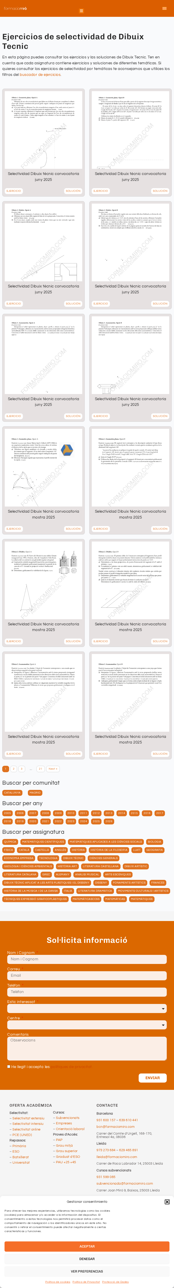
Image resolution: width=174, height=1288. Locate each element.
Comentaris (18, 1035)
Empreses (64, 1123)
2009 (58, 813)
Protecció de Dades (115, 1282)
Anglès (60, 850)
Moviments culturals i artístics (143, 890)
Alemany (63, 874)
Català (24, 850)
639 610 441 (128, 1120)
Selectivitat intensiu (28, 1124)
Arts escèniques (118, 874)
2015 (134, 813)
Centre (14, 1018)
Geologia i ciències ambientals (28, 866)
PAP (59, 1140)
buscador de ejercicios (40, 75)
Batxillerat (20, 1157)
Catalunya (12, 792)
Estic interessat (21, 1002)
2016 (147, 813)
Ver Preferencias (87, 1271)
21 (40, 768)
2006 (20, 813)
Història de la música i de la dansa (31, 890)
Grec (46, 874)
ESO (15, 1151)
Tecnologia (48, 858)
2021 (45, 821)
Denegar (87, 1259)
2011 (83, 813)
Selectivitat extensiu (28, 1118)
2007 (32, 813)
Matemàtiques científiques (43, 841)
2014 (121, 813)
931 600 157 (106, 1120)
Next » (53, 768)
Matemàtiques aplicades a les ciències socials (106, 841)
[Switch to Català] (164, 8)
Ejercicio (14, 191)
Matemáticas (115, 899)
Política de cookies (57, 1282)
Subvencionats (68, 1118)
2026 (109, 821)
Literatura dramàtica (95, 890)
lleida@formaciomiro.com (117, 1157)
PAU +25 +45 (66, 1162)
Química (10, 841)
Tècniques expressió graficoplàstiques (35, 899)
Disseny (101, 882)
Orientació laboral (70, 1129)
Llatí (136, 850)
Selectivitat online (26, 1129)
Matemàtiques (142, 899)
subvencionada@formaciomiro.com (126, 1183)
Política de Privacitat (86, 1282)
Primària (19, 1146)
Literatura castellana (101, 866)
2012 (96, 813)
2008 (45, 813)
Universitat (21, 1162)
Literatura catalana (20, 874)
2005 (7, 813)
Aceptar (87, 1246)
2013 (109, 813)
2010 (71, 813)
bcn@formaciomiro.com (116, 1126)
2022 (58, 821)
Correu (14, 969)
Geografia (154, 850)
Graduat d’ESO (68, 1156)
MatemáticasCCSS (86, 899)
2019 (20, 821)
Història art (67, 866)
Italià (68, 890)
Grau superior (67, 1151)
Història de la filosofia (109, 850)
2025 (96, 821)
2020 (32, 821)
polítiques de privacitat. (72, 1067)
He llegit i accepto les (52, 1067)
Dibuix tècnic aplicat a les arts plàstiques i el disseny (46, 882)
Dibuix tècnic (73, 858)
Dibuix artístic (136, 866)
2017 (159, 813)
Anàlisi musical (87, 874)
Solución (73, 191)
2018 (7, 821)
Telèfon (14, 986)
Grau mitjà (64, 1145)
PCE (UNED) (22, 1135)
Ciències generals (103, 858)
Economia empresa (18, 858)
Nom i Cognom (21, 953)
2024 (83, 821)
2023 (71, 821)
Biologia (154, 841)
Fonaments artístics (129, 882)
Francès (157, 882)
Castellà (42, 850)
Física (8, 850)
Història (78, 850)
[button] (167, 1202)
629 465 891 (128, 1150)
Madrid (35, 792)
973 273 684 (106, 1150)
